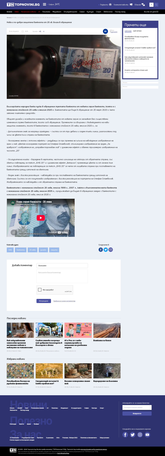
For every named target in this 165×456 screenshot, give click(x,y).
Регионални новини (28, 12)
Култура (90, 12)
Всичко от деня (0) (151, 12)
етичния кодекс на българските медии (94, 449)
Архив (29, 424)
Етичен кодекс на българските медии (22, 440)
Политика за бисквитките (88, 438)
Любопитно (108, 12)
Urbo (57, 438)
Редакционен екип (28, 438)
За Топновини (14, 438)
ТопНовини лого (23, 5)
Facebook (125, 434)
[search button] (156, 5)
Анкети (21, 424)
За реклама (49, 438)
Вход (151, 5)
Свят (17, 12)
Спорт (98, 12)
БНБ (10, 250)
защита (54, 250)
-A (43, 31)
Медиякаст (57, 12)
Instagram (140, 434)
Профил (36, 424)
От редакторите (70, 12)
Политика (46, 12)
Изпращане (43, 301)
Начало (12, 408)
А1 (39, 12)
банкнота (21, 250)
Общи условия (104, 438)
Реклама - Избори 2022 (69, 438)
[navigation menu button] (44, 4)
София (82, 12)
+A (40, 31)
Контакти (40, 438)
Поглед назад (120, 12)
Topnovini (13, 450)
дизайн (43, 250)
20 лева (32, 250)
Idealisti (9, 12)
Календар (13, 424)
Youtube (147, 434)
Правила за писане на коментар (64, 301)
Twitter (132, 434)
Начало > (10, 17)
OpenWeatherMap (63, 453)
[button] (105, 5)
